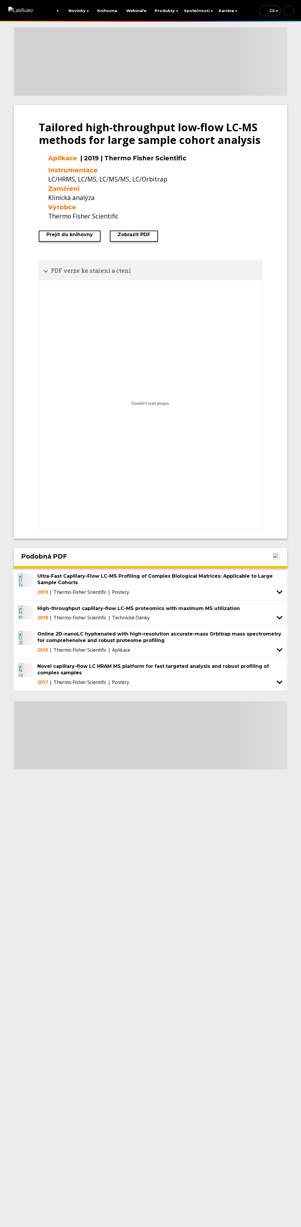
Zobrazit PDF (134, 234)
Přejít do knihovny (69, 234)
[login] (288, 11)
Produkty (166, 10)
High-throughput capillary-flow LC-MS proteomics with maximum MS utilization (138, 608)
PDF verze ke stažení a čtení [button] (91, 270)
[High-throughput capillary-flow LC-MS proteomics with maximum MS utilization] (26, 613)
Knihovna (107, 10)
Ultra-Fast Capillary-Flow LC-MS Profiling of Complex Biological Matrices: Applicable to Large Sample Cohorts (155, 579)
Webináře (136, 10)
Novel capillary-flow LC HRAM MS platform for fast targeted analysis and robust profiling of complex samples (153, 669)
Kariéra (228, 10)
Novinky (78, 10)
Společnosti (198, 10)
